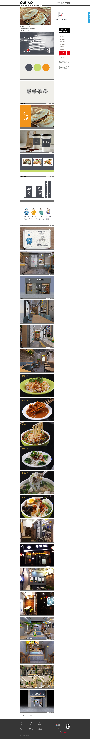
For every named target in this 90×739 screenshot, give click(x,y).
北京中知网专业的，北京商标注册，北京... (64, 62)
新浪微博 (58, 724)
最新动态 (32, 5)
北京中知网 (23, 735)
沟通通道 (30, 727)
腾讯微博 (58, 725)
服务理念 (30, 724)
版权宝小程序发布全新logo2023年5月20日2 (64, 61)
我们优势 (21, 725)
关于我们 (23, 5)
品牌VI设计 (62, 36)
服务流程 (21, 724)
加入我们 (21, 729)
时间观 (30, 728)
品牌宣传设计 (62, 39)
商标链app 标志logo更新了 (62, 67)
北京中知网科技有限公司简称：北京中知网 (64, 63)
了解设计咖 (28, 5)
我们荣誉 (21, 727)
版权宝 (20, 735)
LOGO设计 (27, 26)
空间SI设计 (62, 46)
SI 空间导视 (39, 730)
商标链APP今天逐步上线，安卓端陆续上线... (64, 68)
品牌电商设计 (62, 41)
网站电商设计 (40, 728)
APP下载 (40, 5)
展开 (89, 17)
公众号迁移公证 (27, 735)
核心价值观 (30, 725)
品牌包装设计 (62, 44)
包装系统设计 (40, 729)
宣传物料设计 (40, 727)
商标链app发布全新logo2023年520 (63, 60)
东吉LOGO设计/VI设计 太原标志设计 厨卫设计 (28, 715)
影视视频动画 (62, 49)
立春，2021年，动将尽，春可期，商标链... (64, 66)
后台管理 (57, 728)
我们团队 (21, 728)
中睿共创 (58, 726)
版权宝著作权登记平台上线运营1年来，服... (64, 57)
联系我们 (36, 5)
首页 (20, 5)
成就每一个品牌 (31, 729)
